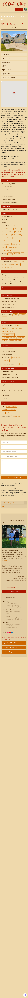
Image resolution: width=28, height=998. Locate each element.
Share (13, 28)
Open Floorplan (16, 244)
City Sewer (17, 325)
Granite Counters (7, 238)
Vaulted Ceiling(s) (12, 247)
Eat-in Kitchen (6, 235)
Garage (4, 264)
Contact (18, 10)
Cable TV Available (7, 229)
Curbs (11, 331)
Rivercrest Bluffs (16, 416)
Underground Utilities (15, 340)
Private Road (20, 337)
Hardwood (17, 253)
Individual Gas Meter (8, 334)
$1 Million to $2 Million (8, 409)
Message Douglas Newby (14, 477)
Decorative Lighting (7, 232)
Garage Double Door (18, 261)
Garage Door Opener (14, 264)
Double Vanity (19, 232)
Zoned (4, 317)
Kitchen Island (6, 244)
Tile (23, 253)
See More (4, 560)
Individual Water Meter (8, 337)
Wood (22, 364)
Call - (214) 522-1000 (11, 643)
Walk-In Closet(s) (7, 250)
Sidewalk (4, 340)
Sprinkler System (16, 357)
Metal (17, 364)
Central (15, 314)
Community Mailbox (16, 328)
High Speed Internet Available (10, 241)
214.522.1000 (10, 176)
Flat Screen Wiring (17, 235)
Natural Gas (22, 314)
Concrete (5, 331)
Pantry (4, 247)
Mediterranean (10, 413)
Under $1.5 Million (11, 406)
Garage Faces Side (7, 267)
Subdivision (5, 360)
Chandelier (18, 229)
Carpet (10, 253)
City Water (5, 328)
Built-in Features (17, 226)
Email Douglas (9, 652)
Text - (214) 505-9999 (11, 647)
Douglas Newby (6, 517)
